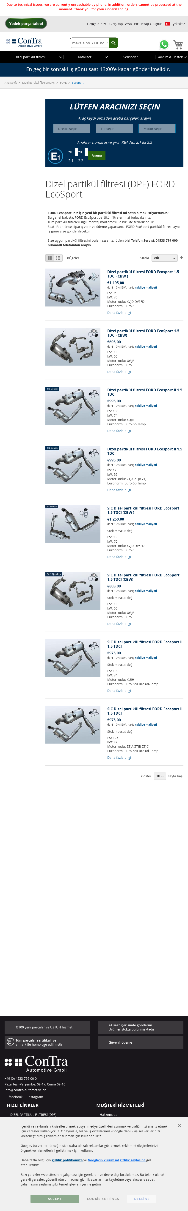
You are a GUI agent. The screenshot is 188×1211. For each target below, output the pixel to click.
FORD (64, 82)
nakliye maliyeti (146, 287)
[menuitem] (32, 57)
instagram (35, 1097)
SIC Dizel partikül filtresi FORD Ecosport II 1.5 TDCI (144, 644)
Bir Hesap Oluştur (148, 24)
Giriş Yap (116, 24)
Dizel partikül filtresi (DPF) (39, 82)
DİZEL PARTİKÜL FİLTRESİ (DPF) (33, 1114)
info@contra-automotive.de (26, 1090)
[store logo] (24, 42)
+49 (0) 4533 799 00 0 (21, 1078)
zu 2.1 (70, 156)
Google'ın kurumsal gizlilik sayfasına (117, 1160)
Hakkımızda (108, 1114)
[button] (175, 23)
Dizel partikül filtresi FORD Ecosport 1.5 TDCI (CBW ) (143, 274)
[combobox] (94, 43)
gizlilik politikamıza (67, 1160)
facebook (15, 1097)
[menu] (94, 57)
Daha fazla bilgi (119, 312)
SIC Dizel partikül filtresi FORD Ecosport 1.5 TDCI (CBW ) (143, 510)
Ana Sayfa (11, 82)
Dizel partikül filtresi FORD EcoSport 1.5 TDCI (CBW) (143, 333)
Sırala (144, 257)
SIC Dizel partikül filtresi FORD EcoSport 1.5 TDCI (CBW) (143, 577)
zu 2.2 (80, 156)
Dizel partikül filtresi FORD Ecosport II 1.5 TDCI (144, 392)
